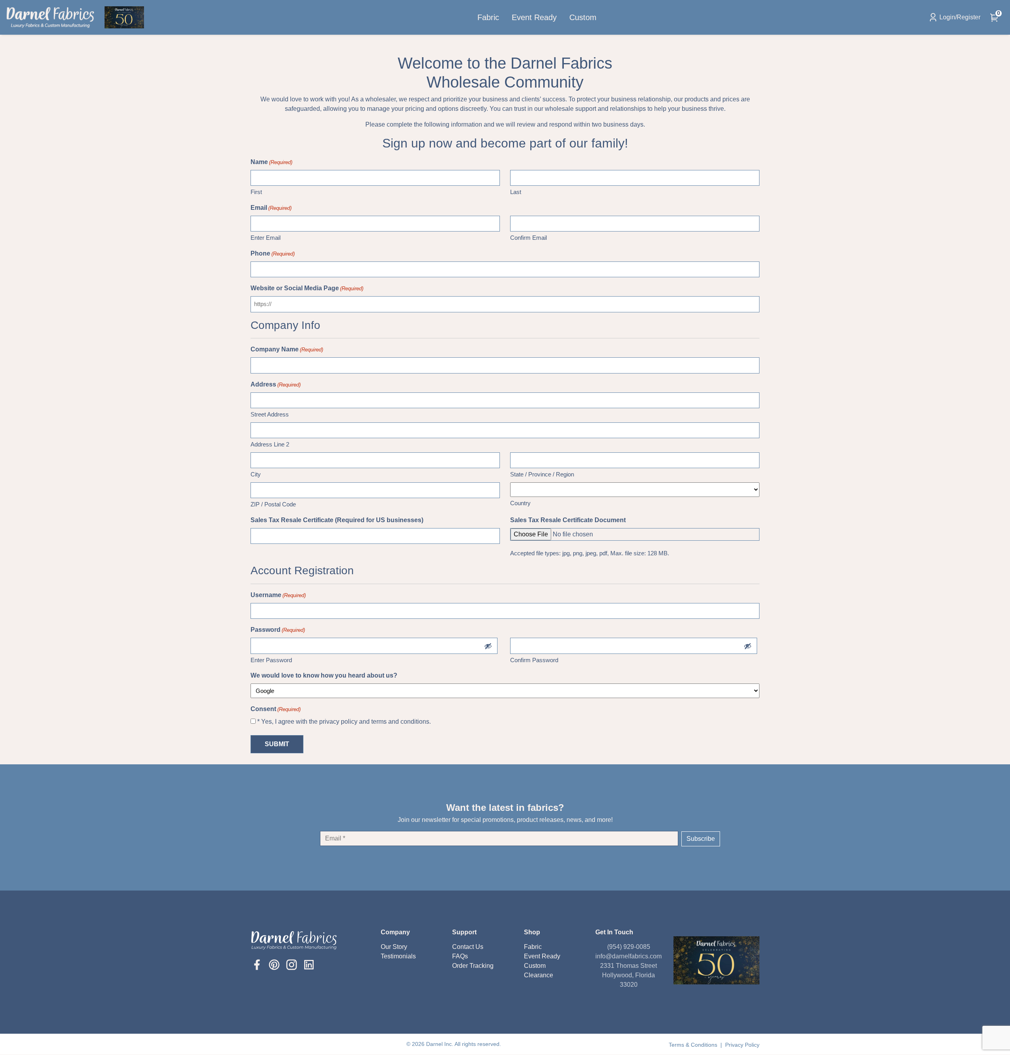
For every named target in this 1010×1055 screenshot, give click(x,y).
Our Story (394, 946)
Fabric (488, 17)
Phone (273, 253)
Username (278, 595)
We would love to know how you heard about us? (324, 675)
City (256, 474)
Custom (583, 17)
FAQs (460, 956)
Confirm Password (534, 660)
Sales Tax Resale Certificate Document (568, 520)
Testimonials (398, 956)
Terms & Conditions (694, 1045)
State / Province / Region (542, 474)
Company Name (287, 349)
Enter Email (266, 237)
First (256, 192)
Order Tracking (473, 965)
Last (515, 192)
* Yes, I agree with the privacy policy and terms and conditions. (344, 721)
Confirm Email (528, 237)
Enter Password (271, 660)
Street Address (270, 414)
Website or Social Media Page (307, 288)
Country (520, 503)
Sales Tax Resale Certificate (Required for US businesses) (337, 520)
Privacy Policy (742, 1045)
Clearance (538, 975)
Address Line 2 (270, 444)
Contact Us (467, 946)
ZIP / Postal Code (273, 504)
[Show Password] (488, 646)
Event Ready (534, 17)
